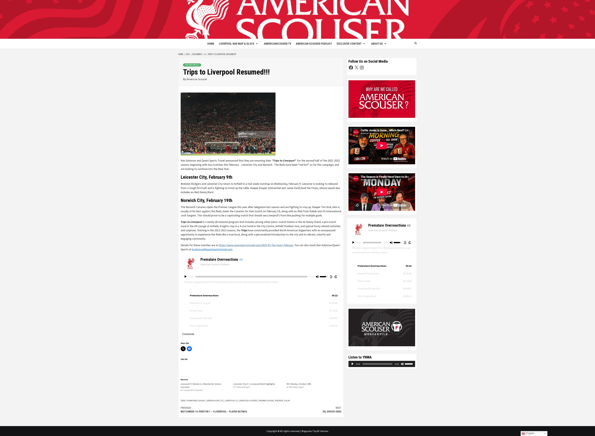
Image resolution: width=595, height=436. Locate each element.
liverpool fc (231, 400)
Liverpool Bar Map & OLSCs (236, 43)
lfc (222, 400)
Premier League (266, 400)
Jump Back (331, 276)
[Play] (185, 276)
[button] (261, 295)
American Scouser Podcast (314, 43)
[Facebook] (350, 67)
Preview (279, 400)
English (529, 433)
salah (287, 400)
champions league (195, 400)
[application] (261, 277)
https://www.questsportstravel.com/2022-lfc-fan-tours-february (256, 245)
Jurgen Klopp (213, 400)
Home (210, 43)
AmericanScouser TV (277, 43)
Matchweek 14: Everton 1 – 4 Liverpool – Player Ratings (214, 409)
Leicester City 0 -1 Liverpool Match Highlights (254, 384)
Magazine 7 (307, 431)
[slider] (251, 276)
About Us (377, 43)
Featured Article (192, 65)
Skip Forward (335, 276)
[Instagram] (361, 67)
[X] (356, 67)
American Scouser (197, 79)
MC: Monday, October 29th (299, 384)
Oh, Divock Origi (332, 409)
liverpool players (248, 400)
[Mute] (317, 276)
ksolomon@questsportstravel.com (212, 249)
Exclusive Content (349, 43)
